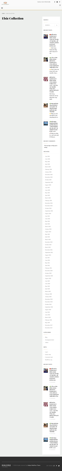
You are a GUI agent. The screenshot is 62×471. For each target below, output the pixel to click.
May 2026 (47, 161)
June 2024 (47, 218)
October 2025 (48, 179)
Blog (46, 337)
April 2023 (47, 237)
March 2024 (48, 226)
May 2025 (47, 192)
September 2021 (49, 252)
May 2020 (47, 286)
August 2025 (48, 185)
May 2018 (47, 322)
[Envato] (59, 466)
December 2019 (48, 299)
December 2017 (48, 325)
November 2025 (48, 177)
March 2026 (48, 166)
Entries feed (48, 354)
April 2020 (47, 288)
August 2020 (48, 278)
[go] (57, 25)
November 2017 (48, 327)
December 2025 (48, 174)
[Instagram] (57, 2)
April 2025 (47, 195)
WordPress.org (48, 359)
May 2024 (47, 221)
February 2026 (48, 169)
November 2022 (48, 242)
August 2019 (48, 309)
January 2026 (48, 172)
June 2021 (47, 260)
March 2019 (48, 317)
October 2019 (48, 304)
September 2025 (49, 182)
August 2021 (48, 255)
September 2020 (49, 275)
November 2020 (48, 270)
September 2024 (49, 211)
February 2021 (48, 268)
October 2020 (48, 273)
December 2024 (48, 203)
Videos (46, 342)
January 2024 (48, 229)
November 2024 (48, 205)
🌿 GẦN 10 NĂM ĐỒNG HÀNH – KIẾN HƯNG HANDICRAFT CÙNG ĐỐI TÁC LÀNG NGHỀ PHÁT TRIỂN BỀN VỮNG (54, 62)
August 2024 (48, 213)
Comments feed (49, 357)
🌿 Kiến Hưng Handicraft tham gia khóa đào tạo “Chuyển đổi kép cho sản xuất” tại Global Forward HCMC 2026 (53, 126)
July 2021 (47, 257)
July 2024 (47, 216)
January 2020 (48, 296)
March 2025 (48, 198)
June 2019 (47, 314)
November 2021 (48, 250)
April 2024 (47, 224)
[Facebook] (55, 2)
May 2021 (47, 262)
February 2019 (48, 320)
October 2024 (48, 208)
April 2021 (47, 265)
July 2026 (47, 156)
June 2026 (47, 159)
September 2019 (49, 307)
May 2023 (47, 234)
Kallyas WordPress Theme (34, 465)
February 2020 (48, 294)
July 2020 (47, 281)
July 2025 (47, 187)
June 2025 (47, 190)
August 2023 (48, 231)
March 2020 (48, 291)
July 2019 (47, 312)
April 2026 (47, 164)
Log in (46, 352)
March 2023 (48, 239)
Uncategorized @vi (49, 340)
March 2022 (48, 247)
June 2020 (47, 283)
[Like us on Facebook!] (54, 466)
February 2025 (48, 200)
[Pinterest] (59, 2)
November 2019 (48, 301)
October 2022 (48, 244)
